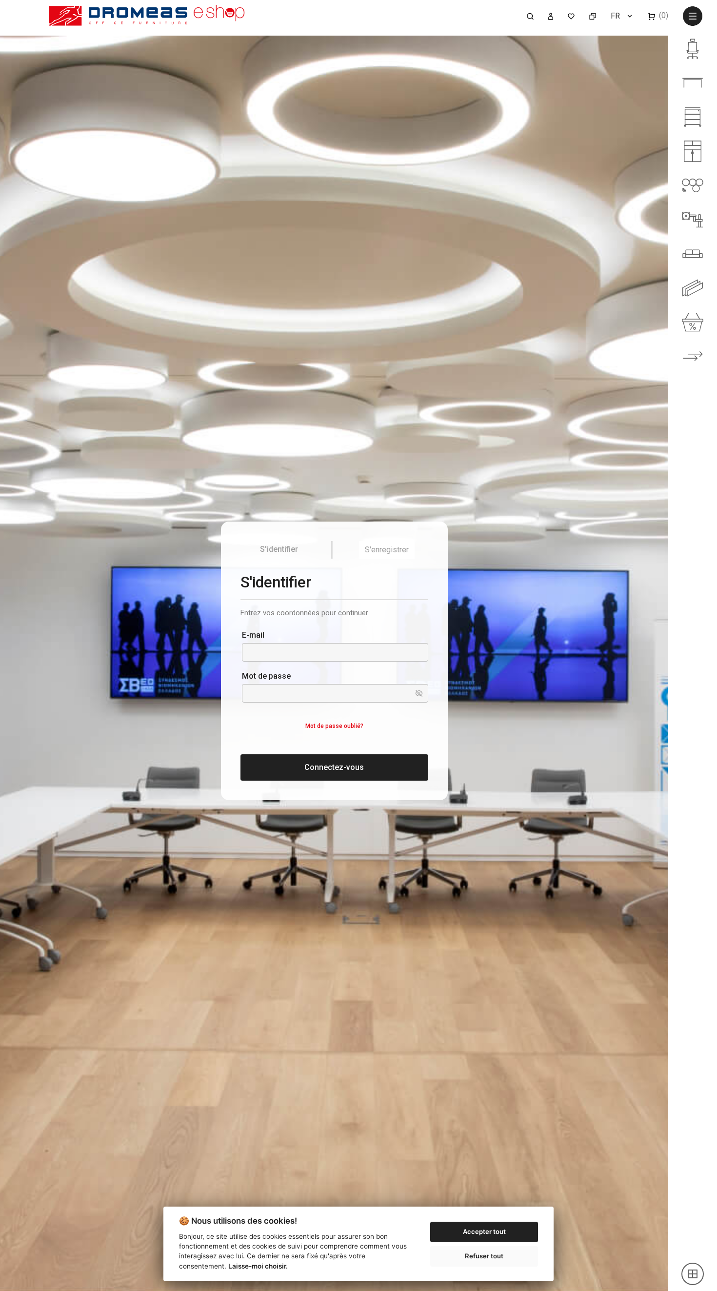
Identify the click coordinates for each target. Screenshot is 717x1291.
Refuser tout (484, 1256)
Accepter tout (484, 1231)
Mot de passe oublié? (334, 726)
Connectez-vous (334, 767)
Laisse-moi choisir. (258, 1266)
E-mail (253, 635)
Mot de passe (266, 676)
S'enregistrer (387, 549)
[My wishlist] (571, 15)
